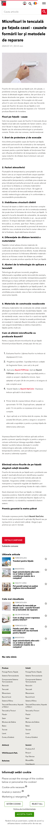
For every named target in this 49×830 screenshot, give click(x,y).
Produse (5, 668)
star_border (45, 558)
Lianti (4, 733)
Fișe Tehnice (30, 756)
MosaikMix (30, 760)
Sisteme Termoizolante (10, 675)
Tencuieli (5, 689)
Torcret (4, 729)
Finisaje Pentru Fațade (10, 672)
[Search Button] (44, 12)
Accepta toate (24, 814)
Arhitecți (5, 745)
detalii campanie (13, 540)
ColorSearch (30, 764)
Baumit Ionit (6, 697)
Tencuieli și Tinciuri (9, 710)
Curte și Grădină (8, 737)
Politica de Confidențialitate (24, 809)
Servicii (28, 745)
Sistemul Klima (7, 700)
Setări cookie (13, 804)
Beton (4, 726)
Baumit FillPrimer (22, 370)
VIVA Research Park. (10, 753)
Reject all (37, 804)
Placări (4, 714)
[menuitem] (24, 3)
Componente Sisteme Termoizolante (10, 680)
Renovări (5, 685)
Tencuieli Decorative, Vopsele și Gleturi (12, 705)
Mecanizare (6, 693)
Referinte (6, 760)
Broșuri (28, 752)
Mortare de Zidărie (9, 722)
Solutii (28, 668)
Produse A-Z (30, 749)
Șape (4, 718)
